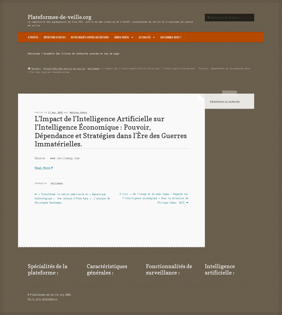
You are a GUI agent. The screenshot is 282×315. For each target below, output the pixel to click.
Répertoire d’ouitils (55, 37)
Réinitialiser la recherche (225, 101)
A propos (33, 37)
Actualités (145, 37)
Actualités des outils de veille (64, 68)
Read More (42, 167)
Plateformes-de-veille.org (59, 17)
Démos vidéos (121, 37)
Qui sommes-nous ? (170, 37)
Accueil (36, 68)
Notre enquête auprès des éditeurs (90, 37)
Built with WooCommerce (42, 299)
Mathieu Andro (78, 112)
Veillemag (94, 68)
